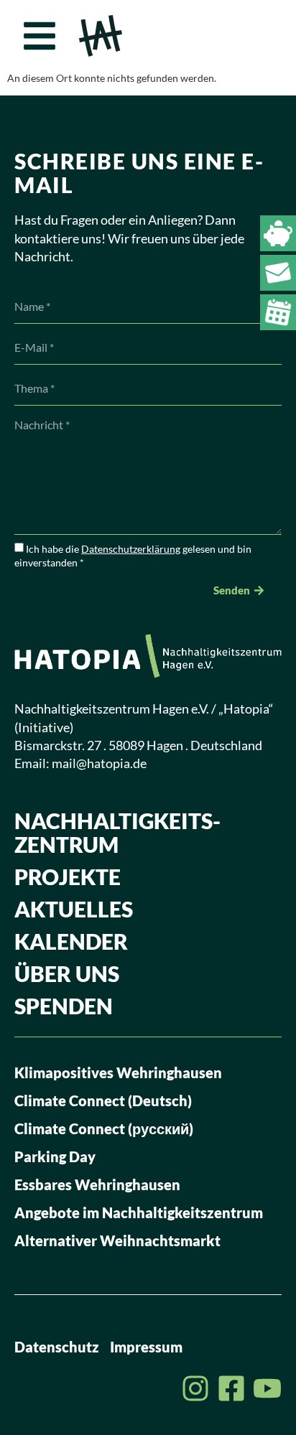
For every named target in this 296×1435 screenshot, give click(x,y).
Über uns (66, 973)
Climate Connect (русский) (103, 1128)
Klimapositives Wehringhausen (118, 1072)
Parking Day (55, 1156)
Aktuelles (73, 909)
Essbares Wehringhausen (97, 1184)
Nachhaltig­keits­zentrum (117, 832)
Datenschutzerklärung (130, 549)
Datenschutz (56, 1346)
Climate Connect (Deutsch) (103, 1100)
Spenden (63, 1006)
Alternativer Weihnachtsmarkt (117, 1240)
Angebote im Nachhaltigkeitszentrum (138, 1212)
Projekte (67, 876)
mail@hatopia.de (99, 763)
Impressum (146, 1346)
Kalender (71, 941)
